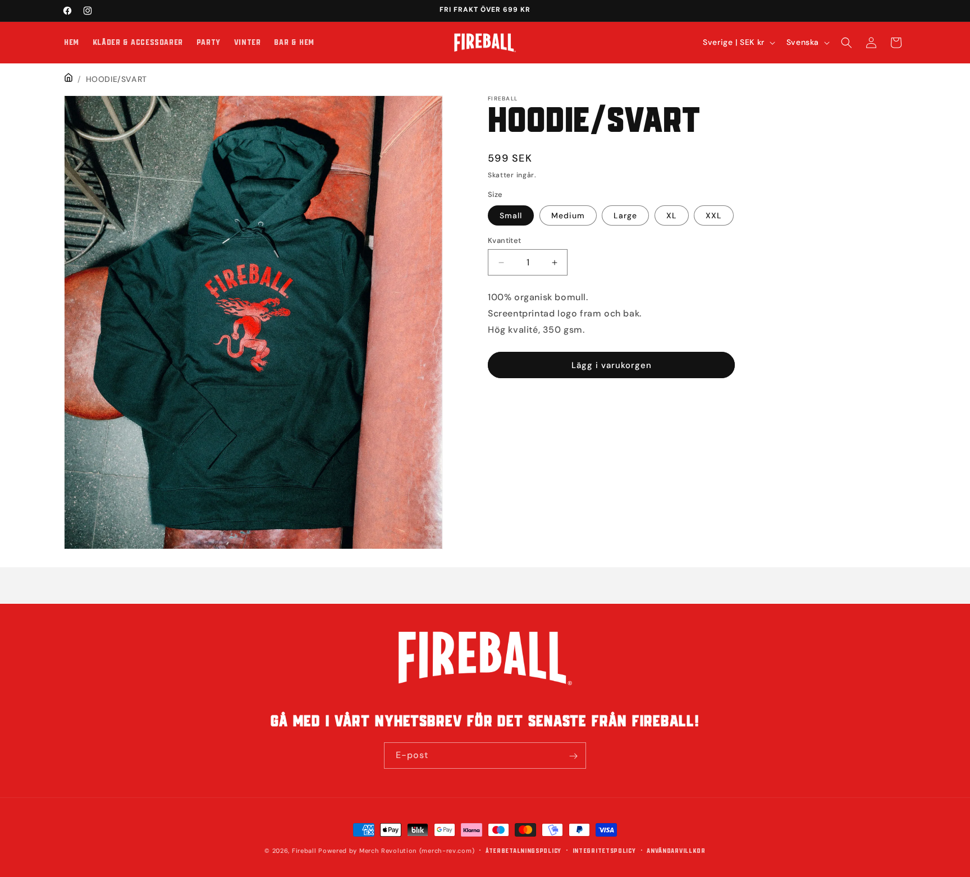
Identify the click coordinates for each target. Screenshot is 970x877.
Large (625, 215)
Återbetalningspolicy (523, 850)
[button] (846, 42)
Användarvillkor (676, 850)
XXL (714, 215)
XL (671, 215)
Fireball (304, 851)
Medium (568, 215)
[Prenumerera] (573, 756)
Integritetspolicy (604, 850)
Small (511, 215)
